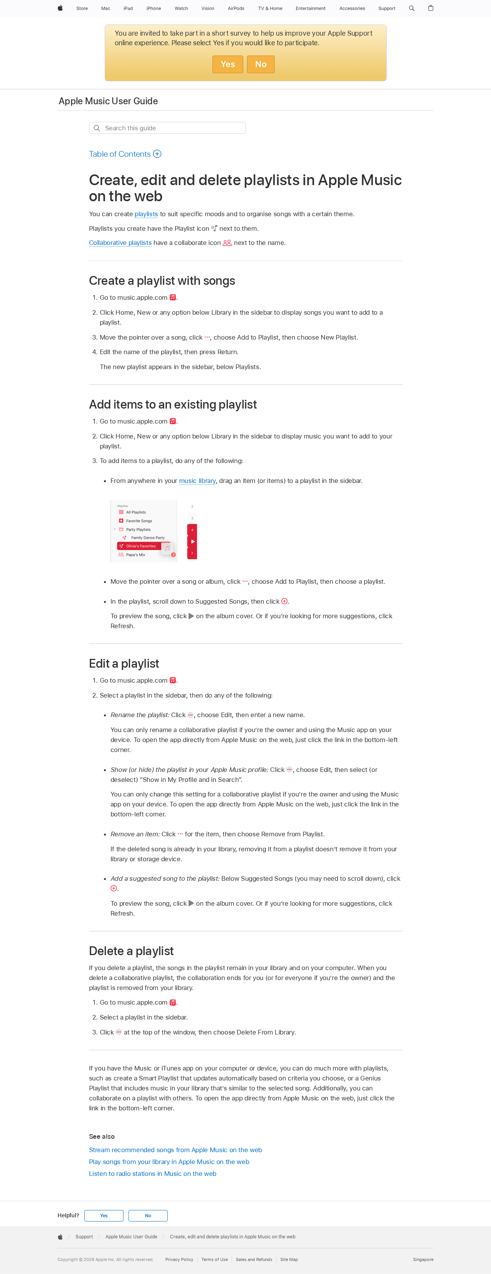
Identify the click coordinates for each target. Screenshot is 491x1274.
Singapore (423, 1259)
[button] (412, 8)
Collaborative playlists (120, 242)
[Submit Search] (97, 128)
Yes (228, 64)
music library (197, 480)
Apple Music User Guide (108, 101)
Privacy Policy (179, 1259)
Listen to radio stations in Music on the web (152, 1173)
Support (84, 1237)
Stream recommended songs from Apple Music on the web (175, 1150)
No (261, 64)
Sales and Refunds (254, 1259)
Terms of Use (214, 1259)
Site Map (289, 1259)
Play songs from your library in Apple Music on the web (169, 1162)
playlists (146, 214)
